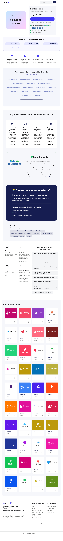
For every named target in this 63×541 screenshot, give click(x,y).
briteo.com (36, 450)
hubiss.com (36, 413)
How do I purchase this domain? (41, 259)
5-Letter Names (50, 512)
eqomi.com (50, 320)
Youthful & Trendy (40, 230)
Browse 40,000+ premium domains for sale (31, 101)
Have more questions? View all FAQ (42, 292)
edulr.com (9, 488)
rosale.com (36, 338)
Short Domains (50, 510)
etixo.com (36, 319)
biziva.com (36, 469)
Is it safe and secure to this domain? (42, 262)
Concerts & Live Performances (17, 236)
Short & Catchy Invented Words (18, 233)
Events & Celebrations (47, 233)
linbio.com (9, 469)
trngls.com (36, 394)
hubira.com (9, 450)
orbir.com (8, 394)
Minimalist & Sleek (29, 230)
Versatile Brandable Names (17, 230)
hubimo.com (50, 469)
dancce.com (9, 319)
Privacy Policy (35, 525)
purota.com (22, 431)
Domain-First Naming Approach (37, 518)
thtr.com (21, 338)
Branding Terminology (37, 523)
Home (33, 527)
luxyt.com (36, 487)
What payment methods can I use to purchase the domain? (42, 273)
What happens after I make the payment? (44, 277)
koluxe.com (50, 431)
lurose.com (22, 357)
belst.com (50, 394)
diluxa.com (36, 431)
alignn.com (22, 469)
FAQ (33, 506)
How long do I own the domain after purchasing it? (42, 282)
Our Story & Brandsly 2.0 (37, 521)
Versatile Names (50, 508)
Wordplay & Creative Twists (33, 233)
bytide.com (22, 394)
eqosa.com (9, 375)
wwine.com (50, 338)
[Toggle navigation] (59, 2)
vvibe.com (50, 357)
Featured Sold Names (37, 510)
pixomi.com (22, 413)
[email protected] (36, 215)
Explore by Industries (51, 506)
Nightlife (29, 236)
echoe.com (9, 357)
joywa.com (9, 413)
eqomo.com (9, 338)
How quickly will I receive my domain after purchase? (44, 267)
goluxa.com (50, 375)
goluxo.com (22, 375)
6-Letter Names (50, 514)
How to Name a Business (37, 512)
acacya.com (50, 488)
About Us (34, 508)
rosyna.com (36, 357)
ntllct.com (36, 375)
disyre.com (50, 450)
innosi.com (9, 431)
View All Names (50, 516)
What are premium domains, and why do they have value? (44, 254)
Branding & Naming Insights (36, 515)
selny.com (50, 413)
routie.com (22, 488)
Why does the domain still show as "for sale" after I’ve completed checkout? (44, 287)
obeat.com (22, 450)
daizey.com (22, 319)
